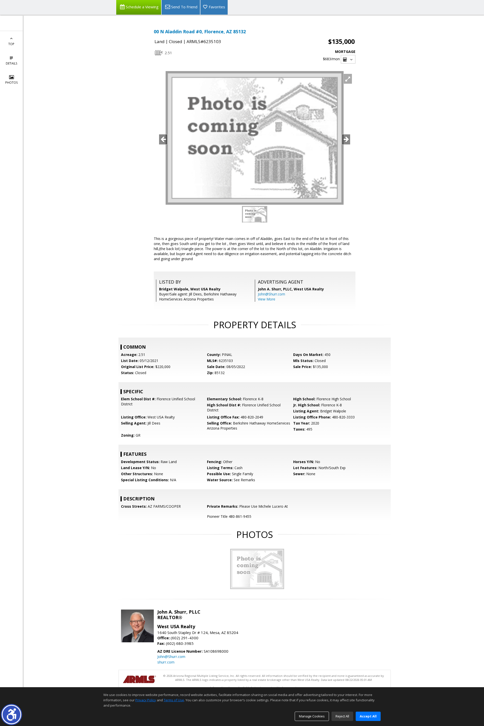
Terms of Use (174, 700)
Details (11, 63)
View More (266, 299)
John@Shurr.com (271, 294)
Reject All (342, 716)
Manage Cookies (312, 716)
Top (11, 44)
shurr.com (165, 661)
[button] (11, 714)
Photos (11, 82)
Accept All (368, 716)
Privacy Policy (145, 700)
